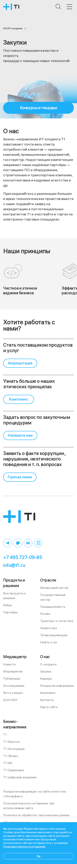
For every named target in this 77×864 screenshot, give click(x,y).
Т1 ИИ (7, 763)
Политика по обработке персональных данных (36, 815)
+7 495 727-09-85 (22, 557)
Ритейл (45, 614)
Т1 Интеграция (13, 749)
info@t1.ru (14, 565)
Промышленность (53, 607)
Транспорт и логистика (56, 621)
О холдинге (48, 664)
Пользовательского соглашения (24, 846)
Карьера (46, 678)
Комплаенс (48, 693)
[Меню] (69, 6)
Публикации (11, 678)
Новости (9, 664)
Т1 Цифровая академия (19, 777)
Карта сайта (48, 707)
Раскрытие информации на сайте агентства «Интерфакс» (34, 793)
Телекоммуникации (53, 635)
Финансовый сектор (54, 588)
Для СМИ (10, 700)
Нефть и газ (48, 642)
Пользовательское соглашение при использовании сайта (29, 805)
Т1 (5, 734)
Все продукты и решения (15, 595)
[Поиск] (58, 6)
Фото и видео (13, 693)
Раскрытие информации (57, 686)
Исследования (13, 686)
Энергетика (48, 628)
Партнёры (10, 612)
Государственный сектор (53, 597)
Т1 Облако (10, 756)
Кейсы (7, 605)
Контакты (47, 700)
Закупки (45, 671)
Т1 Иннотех (11, 742)
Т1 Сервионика (13, 770)
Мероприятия (13, 671)
